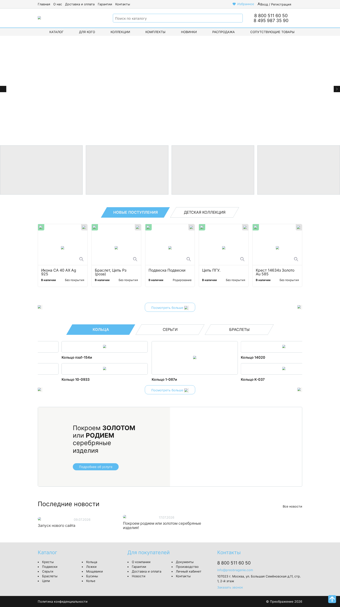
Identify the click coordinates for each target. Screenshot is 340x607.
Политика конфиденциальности (63, 601)
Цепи (46, 581)
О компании (141, 562)
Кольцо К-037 (139, 379)
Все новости (292, 506)
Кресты (48, 562)
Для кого (87, 32)
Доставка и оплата (80, 4)
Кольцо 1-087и (50, 379)
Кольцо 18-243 (229, 379)
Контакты (122, 4)
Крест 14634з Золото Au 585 (275, 272)
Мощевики (94, 571)
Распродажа (223, 32)
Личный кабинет (188, 571)
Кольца (91, 562)
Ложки (91, 567)
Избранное (245, 4)
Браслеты (49, 576)
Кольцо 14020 (139, 357)
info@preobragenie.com (235, 570)
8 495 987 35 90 (271, 20)
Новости (138, 576)
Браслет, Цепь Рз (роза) (111, 272)
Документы (185, 562)
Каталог (56, 32)
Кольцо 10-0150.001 (233, 357)
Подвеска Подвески (167, 270)
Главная (44, 4)
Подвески (49, 567)
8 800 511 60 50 (271, 15)
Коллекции (120, 32)
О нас (57, 4)
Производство (187, 567)
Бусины (92, 576)
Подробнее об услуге (95, 467)
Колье (90, 581)
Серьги (47, 571)
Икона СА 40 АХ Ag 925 (59, 272)
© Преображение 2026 (284, 601)
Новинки (189, 32)
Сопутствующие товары (272, 32)
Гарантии (105, 4)
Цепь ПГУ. (211, 270)
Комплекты (155, 32)
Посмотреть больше (167, 308)
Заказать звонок (230, 587)
